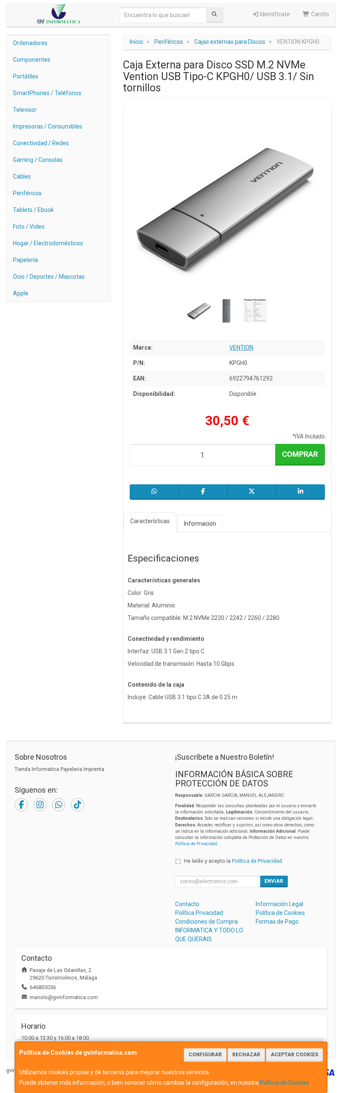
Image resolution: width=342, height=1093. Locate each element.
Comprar (300, 454)
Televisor (25, 109)
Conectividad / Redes (41, 143)
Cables (22, 176)
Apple (20, 293)
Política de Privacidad (196, 843)
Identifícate (274, 14)
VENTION (241, 347)
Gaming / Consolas (38, 159)
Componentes (31, 59)
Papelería (25, 260)
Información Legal (279, 904)
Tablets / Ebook (33, 210)
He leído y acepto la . (233, 861)
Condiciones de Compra (206, 921)
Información (200, 523)
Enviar (273, 881)
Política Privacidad (199, 912)
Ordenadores (30, 43)
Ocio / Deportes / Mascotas (49, 276)
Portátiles (25, 76)
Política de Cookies (284, 1082)
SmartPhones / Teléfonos (47, 93)
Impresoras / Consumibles (47, 126)
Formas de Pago (277, 921)
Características (150, 521)
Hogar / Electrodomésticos (48, 243)
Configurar (205, 1055)
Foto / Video (29, 226)
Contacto (187, 904)
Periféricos (27, 193)
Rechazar (246, 1055)
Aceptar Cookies (294, 1055)
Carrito (319, 14)
